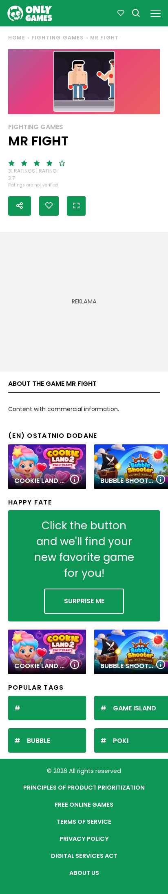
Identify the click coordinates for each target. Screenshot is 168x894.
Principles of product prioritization (84, 788)
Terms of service (84, 822)
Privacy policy (84, 839)
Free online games (84, 805)
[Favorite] (120, 13)
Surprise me (84, 601)
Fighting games (57, 37)
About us (84, 873)
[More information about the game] (74, 480)
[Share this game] (19, 206)
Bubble (38, 740)
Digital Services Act (84, 856)
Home (16, 37)
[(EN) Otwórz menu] (155, 12)
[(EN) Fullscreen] (76, 206)
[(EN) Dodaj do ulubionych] (49, 206)
